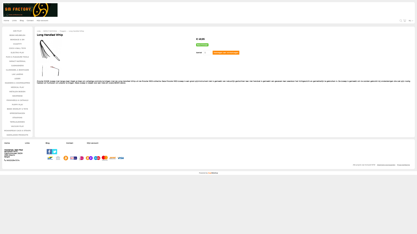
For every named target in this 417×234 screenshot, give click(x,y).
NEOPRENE (17, 96)
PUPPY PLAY (17, 105)
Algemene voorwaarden (386, 165)
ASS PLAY (17, 31)
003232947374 (13, 160)
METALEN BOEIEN (17, 92)
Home (6, 20)
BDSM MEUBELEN (17, 35)
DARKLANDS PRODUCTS (17, 135)
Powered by (208, 173)
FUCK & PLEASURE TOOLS (17, 57)
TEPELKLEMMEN (17, 122)
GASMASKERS (17, 66)
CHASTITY (17, 44)
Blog (22, 20)
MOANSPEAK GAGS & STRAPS (17, 131)
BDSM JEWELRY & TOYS (17, 109)
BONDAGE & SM (17, 40)
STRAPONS (17, 118)
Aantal (199, 53)
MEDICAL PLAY (17, 87)
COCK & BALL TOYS (17, 48)
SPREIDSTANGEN (17, 113)
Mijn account (42, 20)
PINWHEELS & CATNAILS (17, 100)
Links (14, 20)
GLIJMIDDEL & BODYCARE (17, 70)
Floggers (63, 31)
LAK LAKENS (17, 74)
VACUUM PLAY (17, 126)
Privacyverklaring (403, 165)
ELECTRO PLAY (17, 53)
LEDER (17, 79)
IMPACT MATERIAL (17, 61)
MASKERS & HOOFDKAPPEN (17, 83)
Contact (30, 20)
